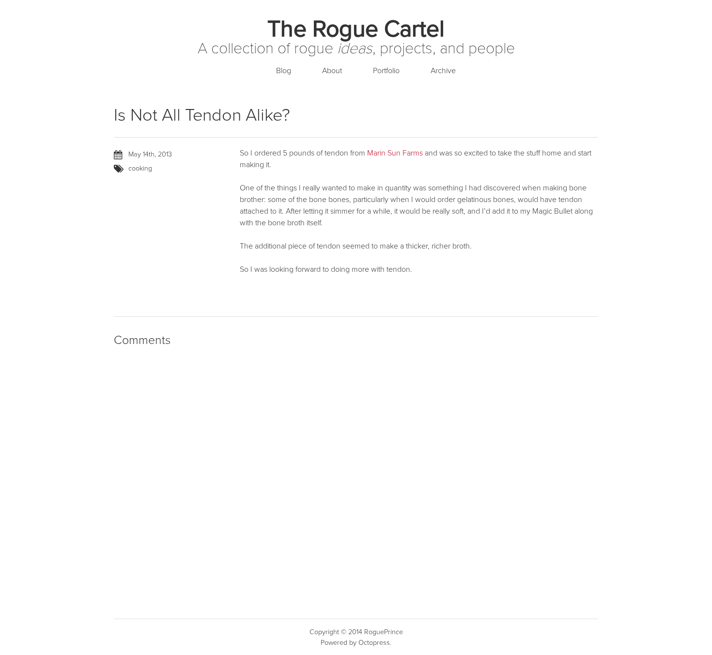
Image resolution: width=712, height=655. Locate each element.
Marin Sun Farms (395, 153)
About (332, 71)
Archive (443, 71)
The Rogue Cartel (356, 29)
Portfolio (386, 71)
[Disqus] (356, 480)
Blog (283, 71)
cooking (140, 168)
